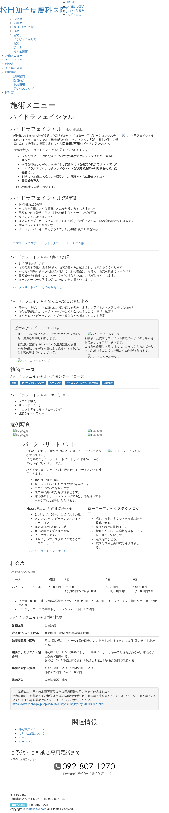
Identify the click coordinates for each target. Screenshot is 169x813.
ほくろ (17, 47)
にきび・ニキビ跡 (24, 39)
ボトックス (51, 243)
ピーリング (26, 741)
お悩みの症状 (75, 6)
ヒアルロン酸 (75, 243)
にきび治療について (32, 733)
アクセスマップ (23, 88)
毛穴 (16, 43)
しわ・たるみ (75, 10)
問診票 (9, 92)
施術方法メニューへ (32, 729)
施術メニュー (13, 55)
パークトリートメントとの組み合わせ (37, 287)
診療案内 (11, 72)
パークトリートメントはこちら (49, 551)
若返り (17, 35)
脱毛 (16, 31)
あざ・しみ (74, 14)
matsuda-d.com (36, 809)
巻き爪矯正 (20, 51)
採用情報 (19, 84)
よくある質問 (13, 68)
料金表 (9, 64)
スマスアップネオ (24, 243)
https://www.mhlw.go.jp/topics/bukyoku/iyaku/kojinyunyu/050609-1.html (58, 704)
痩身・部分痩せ (23, 27)
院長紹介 (19, 80)
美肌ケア (19, 23)
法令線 (17, 18)
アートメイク (13, 59)
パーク (23, 737)
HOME (71, 2)
